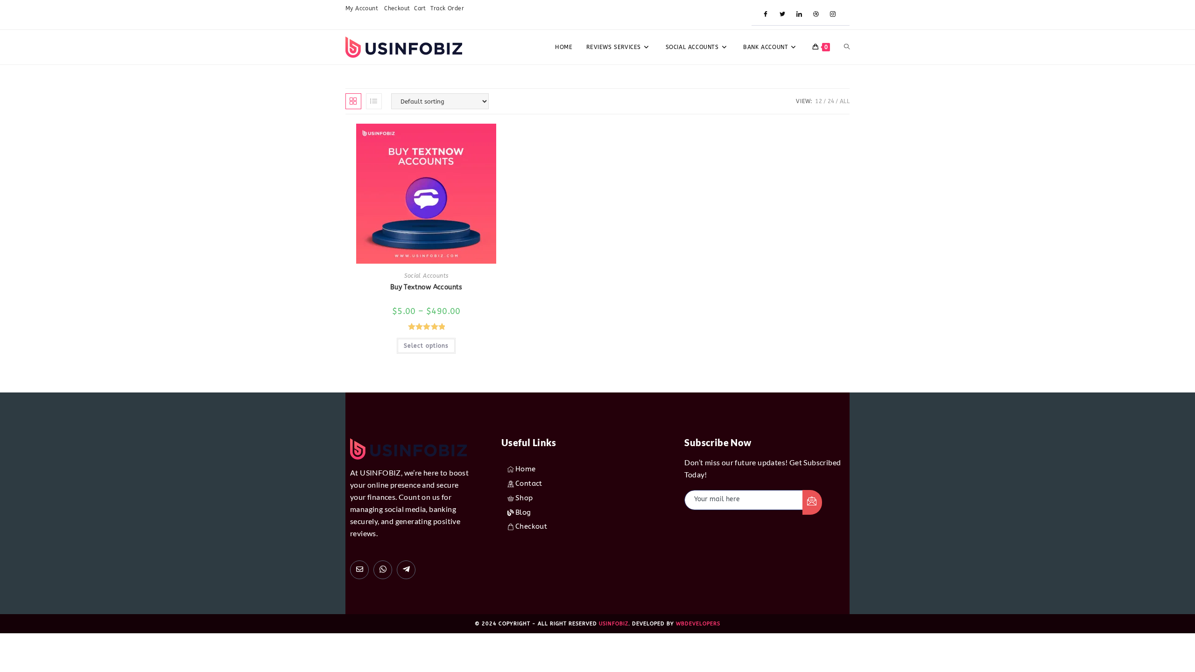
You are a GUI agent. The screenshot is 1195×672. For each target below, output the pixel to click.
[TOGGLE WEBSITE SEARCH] (847, 47)
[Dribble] (816, 14)
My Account (362, 8)
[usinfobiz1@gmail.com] (359, 569)
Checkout (397, 8)
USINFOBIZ (613, 624)
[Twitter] (782, 14)
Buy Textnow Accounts (426, 287)
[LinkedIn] (799, 14)
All (845, 101)
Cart (420, 8)
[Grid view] (353, 101)
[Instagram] (833, 14)
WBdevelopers (698, 624)
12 (818, 101)
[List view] (374, 101)
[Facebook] (766, 14)
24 (831, 101)
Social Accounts (426, 276)
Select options (426, 346)
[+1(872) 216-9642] (382, 569)
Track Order (447, 8)
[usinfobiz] (406, 569)
